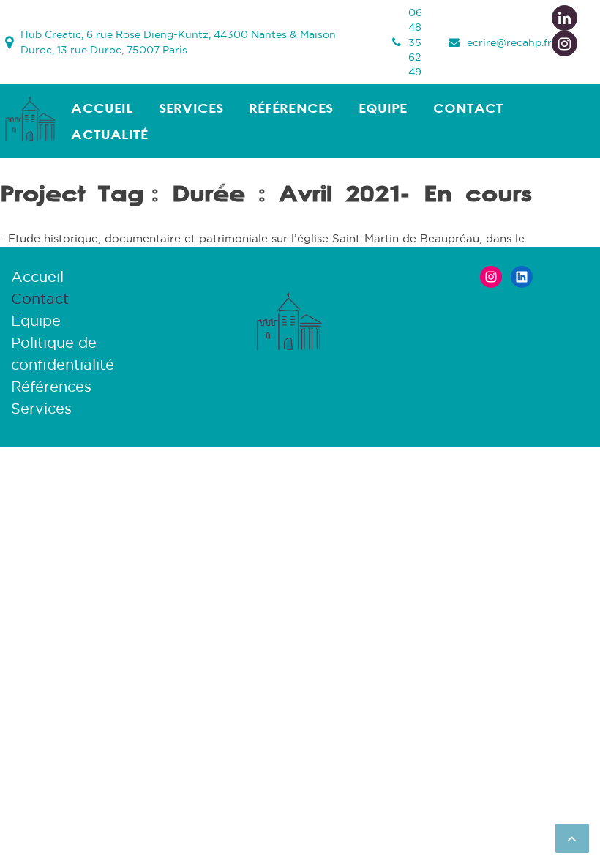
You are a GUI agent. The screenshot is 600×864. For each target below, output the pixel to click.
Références (291, 108)
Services (191, 108)
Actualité (109, 134)
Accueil (102, 108)
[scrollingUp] (572, 838)
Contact (468, 108)
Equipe (383, 108)
